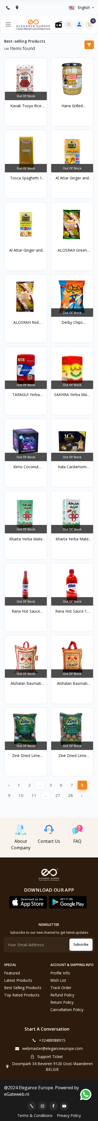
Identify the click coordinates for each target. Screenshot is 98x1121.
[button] (28, 902)
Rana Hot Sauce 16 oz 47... (72, 611)
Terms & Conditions (35, 1115)
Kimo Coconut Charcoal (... (26, 467)
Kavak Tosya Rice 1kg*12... (25, 106)
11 (34, 795)
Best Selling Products (22, 987)
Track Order (60, 987)
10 (21, 795)
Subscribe (81, 944)
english (83, 7)
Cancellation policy (66, 1009)
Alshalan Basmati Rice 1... (72, 683)
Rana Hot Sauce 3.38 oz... (26, 611)
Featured (12, 973)
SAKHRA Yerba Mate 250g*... (72, 394)
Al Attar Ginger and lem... (25, 250)
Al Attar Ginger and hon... (72, 178)
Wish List (58, 980)
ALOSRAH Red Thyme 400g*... (26, 322)
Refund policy (62, 994)
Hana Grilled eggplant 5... (72, 106)
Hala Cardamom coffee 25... (72, 467)
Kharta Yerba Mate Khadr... (25, 539)
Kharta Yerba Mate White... (72, 539)
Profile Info (60, 973)
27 (57, 795)
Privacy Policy (69, 1115)
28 (70, 795)
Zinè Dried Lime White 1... (72, 755)
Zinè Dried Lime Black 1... (26, 755)
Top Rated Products (21, 994)
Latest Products (18, 980)
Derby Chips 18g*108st (72, 322)
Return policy (62, 1002)
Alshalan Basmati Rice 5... (26, 683)
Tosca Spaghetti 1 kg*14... (26, 178)
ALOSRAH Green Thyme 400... (72, 250)
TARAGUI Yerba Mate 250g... (26, 394)
